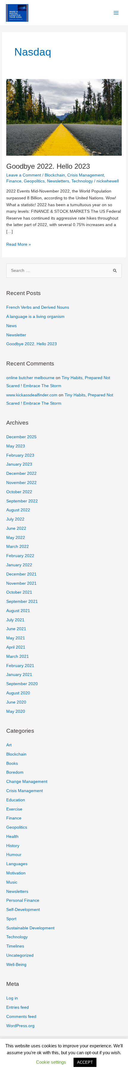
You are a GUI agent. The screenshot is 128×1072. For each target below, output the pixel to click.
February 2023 (20, 455)
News (11, 326)
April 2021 (15, 647)
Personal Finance (22, 900)
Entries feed (17, 1007)
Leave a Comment (23, 175)
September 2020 (22, 684)
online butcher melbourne (30, 378)
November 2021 (21, 583)
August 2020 (18, 693)
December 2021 (21, 574)
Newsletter (16, 335)
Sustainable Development (30, 928)
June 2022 (16, 528)
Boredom (15, 772)
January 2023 (19, 464)
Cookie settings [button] (51, 1062)
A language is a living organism (35, 316)
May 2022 (15, 537)
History (12, 846)
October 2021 (19, 592)
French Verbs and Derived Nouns (37, 307)
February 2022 (20, 556)
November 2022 (21, 482)
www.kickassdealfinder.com (31, 395)
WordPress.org (20, 1026)
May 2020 (15, 711)
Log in (12, 998)
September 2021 (22, 601)
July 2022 (15, 519)
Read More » (18, 245)
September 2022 (22, 501)
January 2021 (19, 674)
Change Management (26, 781)
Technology (82, 181)
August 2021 (18, 610)
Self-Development (23, 909)
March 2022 (17, 546)
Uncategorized (20, 955)
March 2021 (17, 656)
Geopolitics (34, 181)
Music (11, 882)
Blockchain (55, 175)
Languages (16, 864)
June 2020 (16, 702)
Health (12, 836)
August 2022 (18, 510)
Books (12, 763)
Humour (13, 854)
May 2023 (15, 446)
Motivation (16, 873)
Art (9, 745)
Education (15, 800)
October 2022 (19, 492)
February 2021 (20, 665)
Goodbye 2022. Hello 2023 (48, 166)
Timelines (15, 946)
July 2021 (15, 620)
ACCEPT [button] (85, 1062)
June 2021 (16, 629)
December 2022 (21, 473)
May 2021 (15, 638)
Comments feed (21, 1016)
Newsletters (58, 181)
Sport (11, 919)
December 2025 (21, 437)
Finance (13, 181)
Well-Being (16, 964)
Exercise (14, 809)
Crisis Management (85, 175)
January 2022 (19, 565)
